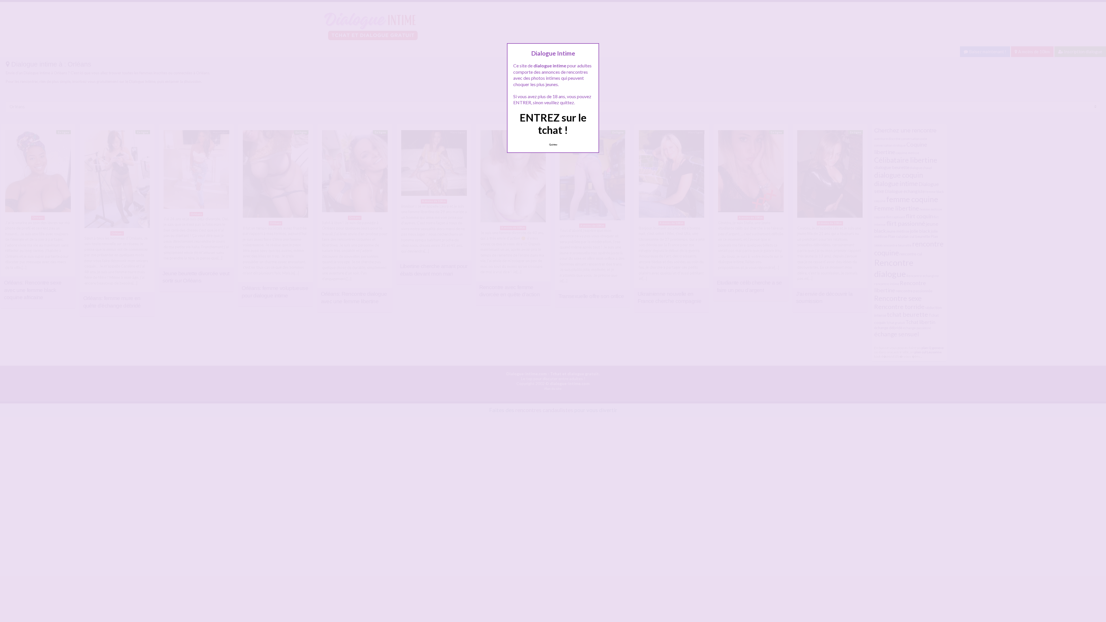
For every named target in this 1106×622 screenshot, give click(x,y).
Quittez (553, 144)
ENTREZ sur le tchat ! (553, 123)
